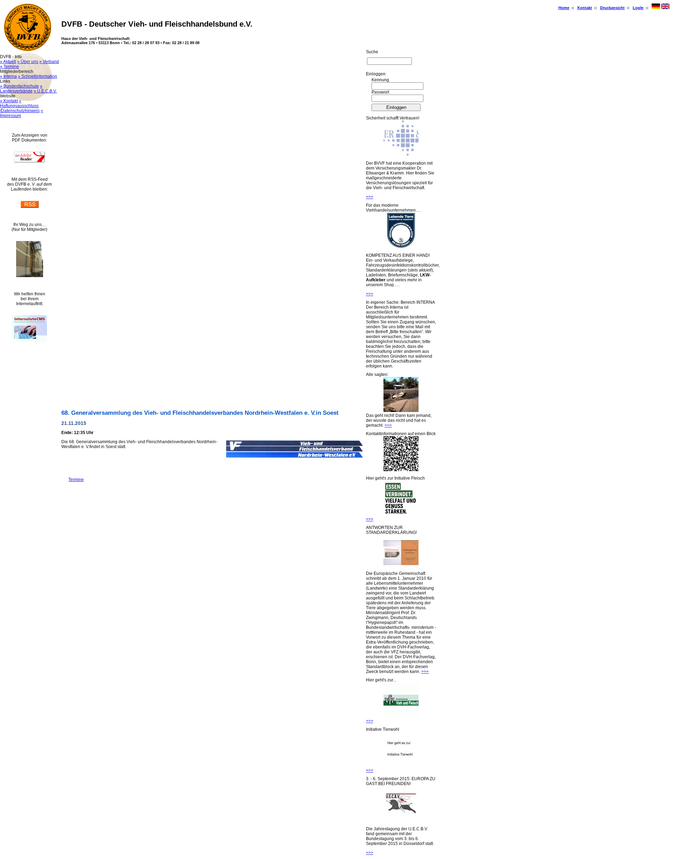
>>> (369, 196)
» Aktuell (8, 61)
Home (563, 8)
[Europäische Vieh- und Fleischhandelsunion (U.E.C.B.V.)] (401, 819)
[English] (665, 8)
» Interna (8, 76)
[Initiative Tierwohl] (401, 765)
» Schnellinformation (37, 76)
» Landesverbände (21, 89)
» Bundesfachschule (19, 86)
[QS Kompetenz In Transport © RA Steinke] (401, 246)
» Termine (9, 66)
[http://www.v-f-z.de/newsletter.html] (401, 716)
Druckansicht (612, 8)
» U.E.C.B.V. (45, 91)
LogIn (638, 8)
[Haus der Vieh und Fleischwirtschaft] (29, 275)
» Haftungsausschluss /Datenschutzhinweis (20, 105)
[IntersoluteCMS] (29, 340)
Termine (72, 479)
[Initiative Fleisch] (401, 514)
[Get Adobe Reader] (29, 161)
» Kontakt (9, 100)
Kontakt (584, 8)
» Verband (49, 61)
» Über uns (27, 61)
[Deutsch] (656, 8)
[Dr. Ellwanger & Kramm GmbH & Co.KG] (401, 154)
